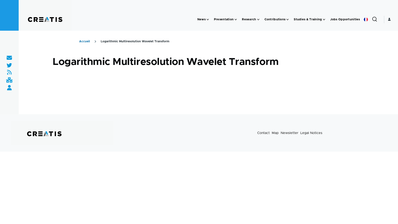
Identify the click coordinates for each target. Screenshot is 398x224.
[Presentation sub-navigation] (236, 19)
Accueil (84, 41)
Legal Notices (311, 133)
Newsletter (289, 133)
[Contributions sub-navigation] (287, 19)
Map (275, 133)
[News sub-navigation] (208, 19)
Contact (263, 133)
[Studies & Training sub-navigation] (324, 19)
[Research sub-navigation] (258, 19)
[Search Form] (374, 19)
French (366, 19)
